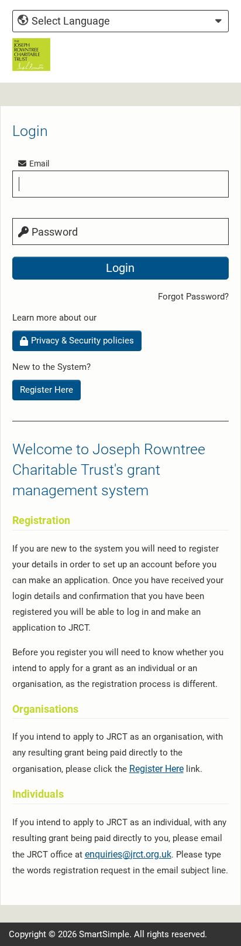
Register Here (46, 389)
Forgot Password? (193, 296)
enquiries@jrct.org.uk (128, 854)
